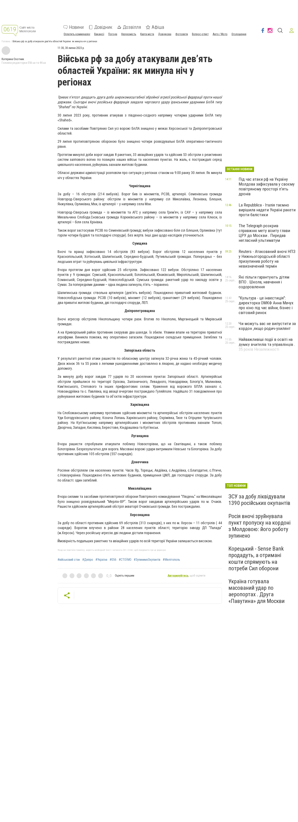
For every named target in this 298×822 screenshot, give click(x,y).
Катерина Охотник (13, 59)
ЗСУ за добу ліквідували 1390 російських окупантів (259, 499)
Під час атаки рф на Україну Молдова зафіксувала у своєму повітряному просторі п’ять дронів (267, 186)
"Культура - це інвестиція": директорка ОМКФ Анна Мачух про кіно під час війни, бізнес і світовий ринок (266, 305)
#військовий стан (69, 560)
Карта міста (147, 34)
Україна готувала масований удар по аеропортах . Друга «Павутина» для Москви (256, 591)
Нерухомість (128, 34)
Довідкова (164, 34)
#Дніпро (87, 560)
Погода (112, 34)
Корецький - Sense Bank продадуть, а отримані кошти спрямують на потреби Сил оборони (256, 558)
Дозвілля (132, 27)
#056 (113, 560)
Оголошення (239, 34)
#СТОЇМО (125, 560)
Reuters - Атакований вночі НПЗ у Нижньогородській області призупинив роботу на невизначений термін (267, 259)
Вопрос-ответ (200, 34)
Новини (76, 27)
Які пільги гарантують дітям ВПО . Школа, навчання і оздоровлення (264, 282)
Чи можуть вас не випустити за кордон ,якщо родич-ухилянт (267, 326)
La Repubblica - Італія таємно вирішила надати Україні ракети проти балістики (267, 210)
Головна (6, 41)
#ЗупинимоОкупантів (147, 560)
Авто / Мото (220, 34)
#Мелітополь (171, 560)
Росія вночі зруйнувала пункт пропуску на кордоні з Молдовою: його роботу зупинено (259, 526)
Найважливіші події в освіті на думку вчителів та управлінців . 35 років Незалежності (267, 344)
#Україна (101, 560)
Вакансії (99, 34)
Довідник (103, 27)
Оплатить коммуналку (77, 34)
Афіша (158, 27)
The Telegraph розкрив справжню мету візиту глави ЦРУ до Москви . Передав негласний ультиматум (264, 233)
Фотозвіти (181, 34)
